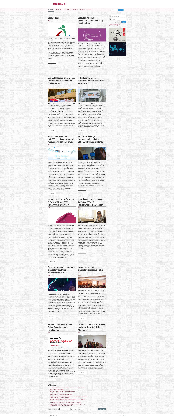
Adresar (58, 10)
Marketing (75, 10)
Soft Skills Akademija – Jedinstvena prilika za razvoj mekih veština (90, 20)
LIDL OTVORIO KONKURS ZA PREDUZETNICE (61, 406)
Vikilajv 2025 (53, 18)
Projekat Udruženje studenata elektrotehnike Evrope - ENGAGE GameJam (61, 270)
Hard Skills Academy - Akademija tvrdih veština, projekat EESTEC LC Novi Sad (67, 399)
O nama (89, 10)
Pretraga (121, 10)
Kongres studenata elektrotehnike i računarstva (90, 269)
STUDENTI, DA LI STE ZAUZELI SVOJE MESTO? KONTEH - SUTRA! (65, 403)
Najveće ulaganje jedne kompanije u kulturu (59, 393)
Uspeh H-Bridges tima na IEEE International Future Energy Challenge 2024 (61, 80)
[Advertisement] (117, 78)
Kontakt (82, 10)
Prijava (123, 22)
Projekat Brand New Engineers (56, 390)
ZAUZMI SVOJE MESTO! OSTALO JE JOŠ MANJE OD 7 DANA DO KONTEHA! (67, 404)
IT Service (124, 415)
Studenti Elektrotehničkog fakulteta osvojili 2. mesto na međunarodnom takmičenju (68, 396)
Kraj (83, 409)
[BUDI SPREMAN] (117, 49)
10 (75, 409)
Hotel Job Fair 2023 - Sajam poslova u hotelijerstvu (61, 394)
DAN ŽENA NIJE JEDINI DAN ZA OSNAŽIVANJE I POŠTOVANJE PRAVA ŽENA (91, 202)
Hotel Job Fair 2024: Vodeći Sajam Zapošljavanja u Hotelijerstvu (60, 327)
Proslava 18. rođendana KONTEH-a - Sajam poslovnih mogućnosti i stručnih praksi (61, 139)
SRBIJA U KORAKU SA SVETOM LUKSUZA (59, 398)
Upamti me (111, 22)
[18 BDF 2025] (117, 35)
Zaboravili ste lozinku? (113, 26)
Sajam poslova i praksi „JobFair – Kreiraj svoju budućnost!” (62, 391)
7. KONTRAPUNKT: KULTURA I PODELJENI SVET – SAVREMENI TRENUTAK (67, 388)
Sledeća (79, 409)
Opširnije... (52, 62)
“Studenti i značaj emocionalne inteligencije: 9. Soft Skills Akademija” (91, 327)
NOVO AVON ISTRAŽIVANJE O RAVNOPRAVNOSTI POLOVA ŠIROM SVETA (61, 202)
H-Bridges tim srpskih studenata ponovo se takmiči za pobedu (91, 80)
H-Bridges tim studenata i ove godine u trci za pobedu (62, 401)
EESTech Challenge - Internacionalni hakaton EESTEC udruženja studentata (91, 139)
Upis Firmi (67, 10)
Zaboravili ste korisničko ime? (114, 24)
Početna (50, 10)
